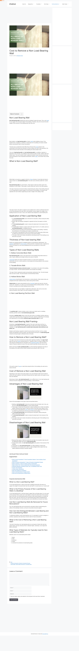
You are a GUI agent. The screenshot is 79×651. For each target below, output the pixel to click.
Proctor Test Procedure (17, 467)
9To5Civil (12, 4)
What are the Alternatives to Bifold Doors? (21, 473)
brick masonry (24, 243)
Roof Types (46, 4)
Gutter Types (64, 4)
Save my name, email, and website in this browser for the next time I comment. (28, 596)
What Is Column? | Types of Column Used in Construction (24, 463)
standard (11, 243)
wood (20, 366)
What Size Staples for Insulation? (19, 470)
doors (26, 409)
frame (31, 179)
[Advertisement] (29, 15)
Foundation (38, 4)
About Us (24, 4)
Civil (11, 562)
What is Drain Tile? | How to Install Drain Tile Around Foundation (26, 464)
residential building (35, 342)
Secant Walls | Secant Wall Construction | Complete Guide (21, 564)
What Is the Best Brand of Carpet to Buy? (21, 471)
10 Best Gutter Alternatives (18, 469)
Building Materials (55, 4)
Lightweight (11, 259)
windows (32, 409)
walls (48, 120)
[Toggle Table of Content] (21, 114)
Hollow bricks (12, 279)
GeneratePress (45, 633)
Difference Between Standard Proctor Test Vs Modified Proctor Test (27, 466)
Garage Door (30, 4)
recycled (32, 283)
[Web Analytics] (2, 0)
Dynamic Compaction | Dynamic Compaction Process (20, 563)
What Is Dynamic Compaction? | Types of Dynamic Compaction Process (27, 462)
